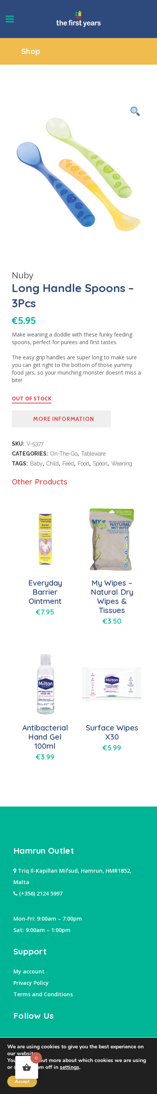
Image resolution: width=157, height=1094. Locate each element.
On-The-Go (63, 454)
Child (52, 463)
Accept (22, 1081)
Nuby (23, 275)
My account (29, 971)
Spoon (100, 463)
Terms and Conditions (43, 994)
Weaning (121, 463)
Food (83, 463)
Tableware (93, 454)
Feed (68, 463)
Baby (36, 463)
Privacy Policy (31, 982)
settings (69, 1067)
